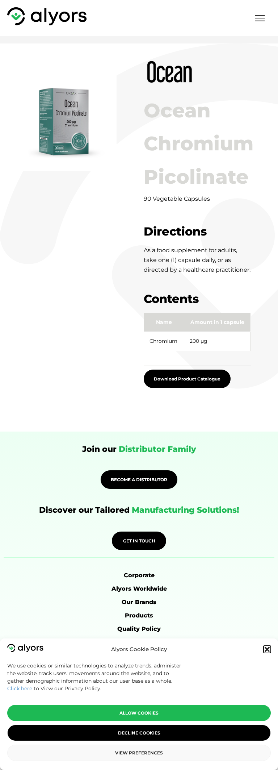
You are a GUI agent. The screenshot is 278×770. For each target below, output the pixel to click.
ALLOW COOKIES (139, 713)
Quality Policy (139, 628)
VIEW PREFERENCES (139, 753)
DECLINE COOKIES (139, 733)
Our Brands (139, 602)
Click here (19, 688)
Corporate (139, 575)
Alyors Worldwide (139, 588)
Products (139, 615)
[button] (267, 649)
